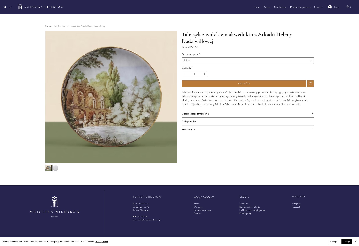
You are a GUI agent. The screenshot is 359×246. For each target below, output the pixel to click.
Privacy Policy (101, 241)
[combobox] (248, 60)
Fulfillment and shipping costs (252, 210)
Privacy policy (245, 213)
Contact (197, 213)
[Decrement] (184, 74)
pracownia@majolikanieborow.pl (147, 219)
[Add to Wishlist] (310, 83)
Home (48, 25)
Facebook (296, 206)
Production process (202, 210)
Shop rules (243, 203)
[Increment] (204, 74)
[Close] (355, 241)
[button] (349, 6)
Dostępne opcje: (191, 54)
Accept (347, 241)
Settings (333, 241)
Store (196, 203)
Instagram (296, 203)
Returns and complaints (249, 206)
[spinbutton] (194, 74)
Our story (198, 206)
